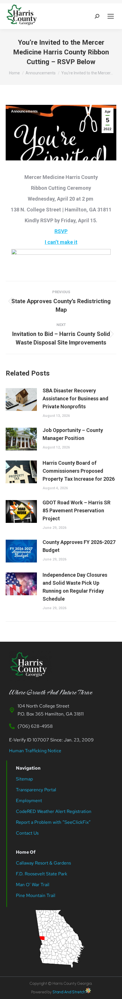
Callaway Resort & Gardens (43, 863)
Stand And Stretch (68, 992)
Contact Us (27, 833)
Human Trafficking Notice (35, 751)
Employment (29, 801)
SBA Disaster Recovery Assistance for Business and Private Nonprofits (75, 398)
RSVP (61, 231)
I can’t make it (61, 242)
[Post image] (21, 399)
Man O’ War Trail (32, 885)
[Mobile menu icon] (110, 16)
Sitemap (24, 779)
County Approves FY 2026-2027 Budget (79, 546)
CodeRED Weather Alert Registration (53, 811)
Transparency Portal (36, 790)
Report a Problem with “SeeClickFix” (53, 822)
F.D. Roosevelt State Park (41, 874)
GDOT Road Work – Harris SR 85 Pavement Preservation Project (76, 510)
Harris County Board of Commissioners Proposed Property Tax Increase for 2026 (79, 471)
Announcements (24, 111)
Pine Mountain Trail (35, 895)
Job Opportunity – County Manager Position (73, 434)
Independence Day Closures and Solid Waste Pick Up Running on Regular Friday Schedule (75, 587)
